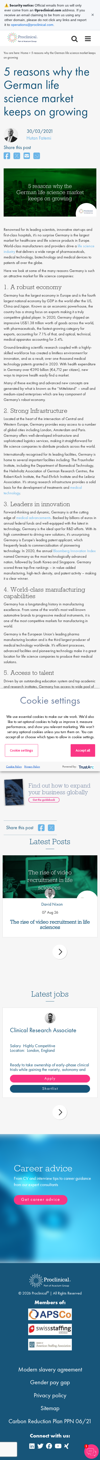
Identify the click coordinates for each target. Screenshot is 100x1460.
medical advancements (33, 517)
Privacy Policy (32, 766)
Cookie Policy (14, 766)
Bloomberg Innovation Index (74, 550)
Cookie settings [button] (21, 750)
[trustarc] (86, 766)
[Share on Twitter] (17, 156)
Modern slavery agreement (50, 1369)
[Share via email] (27, 156)
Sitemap (50, 1408)
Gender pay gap (50, 1382)
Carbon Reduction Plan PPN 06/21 (50, 1421)
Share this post (17, 147)
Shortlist (50, 1088)
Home (24, 53)
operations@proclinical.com (32, 25)
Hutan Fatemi (38, 138)
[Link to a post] (50, 876)
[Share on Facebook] (7, 156)
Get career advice (40, 1199)
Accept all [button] (83, 750)
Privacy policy (50, 1395)
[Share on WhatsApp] (36, 156)
